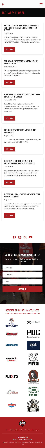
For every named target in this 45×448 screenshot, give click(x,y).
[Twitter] (25, 238)
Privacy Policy (28, 442)
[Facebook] (14, 238)
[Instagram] (19, 238)
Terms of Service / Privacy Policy (22, 439)
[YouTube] (30, 238)
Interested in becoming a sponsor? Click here (22, 313)
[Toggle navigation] (41, 4)
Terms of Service (38, 442)
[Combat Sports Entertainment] (22, 423)
